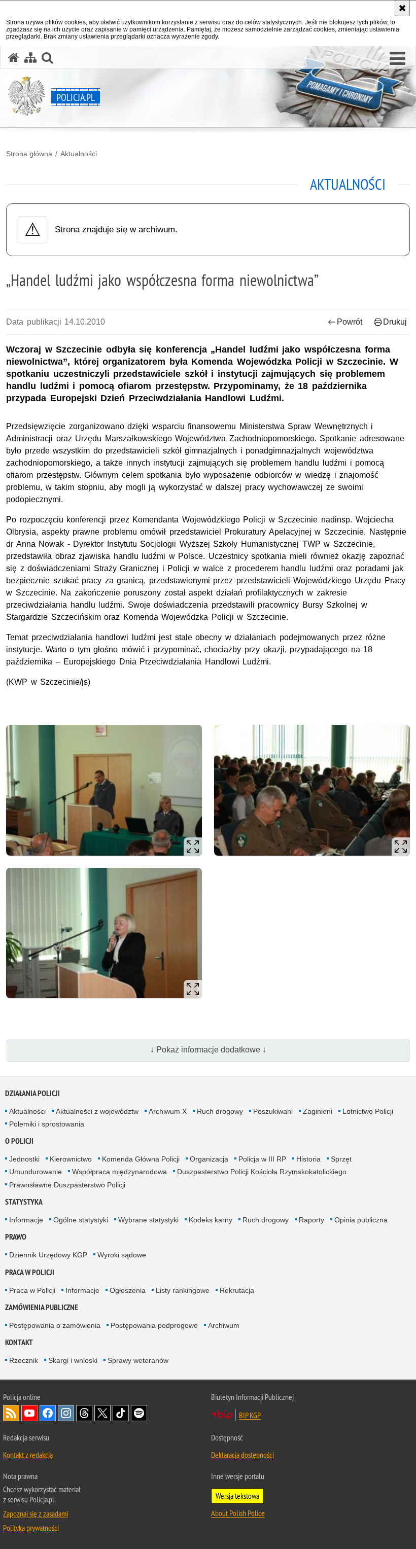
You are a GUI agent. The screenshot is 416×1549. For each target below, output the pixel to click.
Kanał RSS (11, 1413)
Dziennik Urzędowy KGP (48, 1255)
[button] (397, 58)
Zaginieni (317, 1111)
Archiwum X (168, 1111)
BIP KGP (250, 1415)
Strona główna (29, 154)
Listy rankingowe (183, 1290)
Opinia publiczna (361, 1220)
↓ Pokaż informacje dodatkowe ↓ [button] (208, 1049)
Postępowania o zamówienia (54, 1325)
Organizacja (209, 1159)
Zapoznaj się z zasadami (35, 1513)
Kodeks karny (210, 1220)
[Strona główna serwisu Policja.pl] (13, 57)
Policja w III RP (262, 1159)
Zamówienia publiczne (41, 1307)
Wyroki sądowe (121, 1255)
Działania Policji (32, 1093)
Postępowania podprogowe (154, 1325)
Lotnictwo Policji (367, 1111)
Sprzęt (341, 1159)
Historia (308, 1159)
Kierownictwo (71, 1159)
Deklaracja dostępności (242, 1455)
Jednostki (24, 1159)
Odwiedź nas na (29, 1413)
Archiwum (223, 1325)
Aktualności (78, 154)
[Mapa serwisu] (30, 57)
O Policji (19, 1141)
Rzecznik (23, 1360)
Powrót (349, 322)
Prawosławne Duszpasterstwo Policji (67, 1185)
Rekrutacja (237, 1290)
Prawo (15, 1236)
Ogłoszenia (128, 1290)
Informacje (26, 1220)
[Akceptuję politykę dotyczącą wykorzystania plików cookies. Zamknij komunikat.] (402, 8)
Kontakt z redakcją (28, 1455)
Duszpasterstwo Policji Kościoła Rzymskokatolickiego (261, 1172)
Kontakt (19, 1342)
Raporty (311, 1220)
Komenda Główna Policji (141, 1159)
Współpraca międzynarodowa (119, 1172)
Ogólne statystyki (80, 1220)
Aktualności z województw (97, 1111)
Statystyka (24, 1201)
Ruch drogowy (220, 1111)
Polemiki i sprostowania (46, 1124)
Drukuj (395, 322)
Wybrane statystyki (148, 1220)
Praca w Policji (29, 1272)
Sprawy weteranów (138, 1360)
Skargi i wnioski (72, 1360)
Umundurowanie (35, 1172)
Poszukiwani (273, 1111)
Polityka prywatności (31, 1528)
